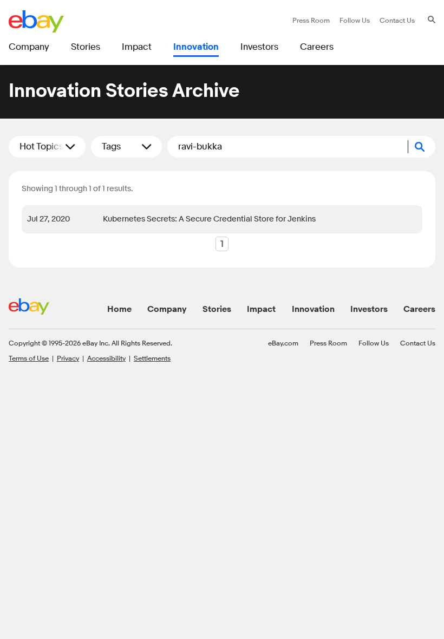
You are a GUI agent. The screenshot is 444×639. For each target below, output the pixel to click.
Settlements (152, 358)
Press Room (328, 342)
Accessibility (106, 358)
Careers (419, 309)
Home (119, 309)
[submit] (421, 147)
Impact (261, 309)
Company (167, 309)
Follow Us (373, 342)
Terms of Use (29, 358)
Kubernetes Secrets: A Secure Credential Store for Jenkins (209, 219)
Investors (369, 309)
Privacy (68, 358)
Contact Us (417, 342)
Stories (217, 309)
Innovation (313, 309)
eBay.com (283, 342)
